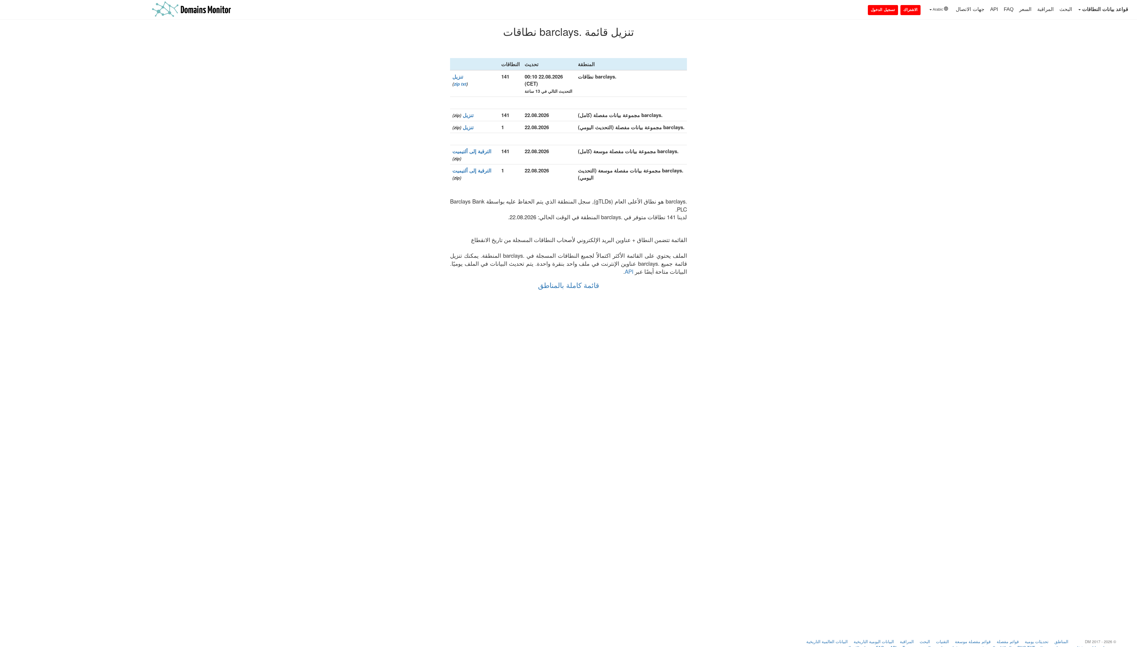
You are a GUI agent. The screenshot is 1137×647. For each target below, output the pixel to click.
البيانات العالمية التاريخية (827, 641)
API (994, 9)
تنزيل (457, 76)
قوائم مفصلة (1008, 641)
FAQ (1009, 9)
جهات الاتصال (970, 9)
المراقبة (1045, 9)
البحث (1065, 9)
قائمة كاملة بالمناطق (568, 285)
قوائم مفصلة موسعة (973, 641)
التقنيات (942, 641)
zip (457, 84)
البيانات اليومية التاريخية (874, 641)
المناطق (1061, 641)
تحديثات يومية (1036, 641)
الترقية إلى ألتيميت (472, 151)
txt (463, 84)
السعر (1025, 9)
